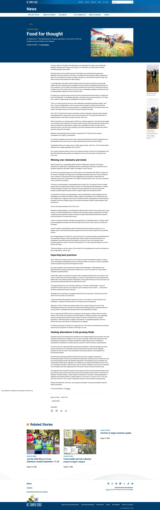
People (87, 2)
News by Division (49, 15)
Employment (100, 504)
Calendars (93, 2)
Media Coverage (95, 15)
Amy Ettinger (45, 45)
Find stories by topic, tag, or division (37, 491)
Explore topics (33, 15)
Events (106, 15)
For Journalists (80, 15)
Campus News (56, 401)
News (31, 9)
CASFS (68, 388)
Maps (99, 2)
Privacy (108, 504)
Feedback (29, 487)
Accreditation (116, 504)
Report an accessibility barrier (70, 504)
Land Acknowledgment (87, 504)
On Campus (63, 15)
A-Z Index (105, 2)
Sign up (108, 489)
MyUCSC (80, 2)
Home (31, 24)
